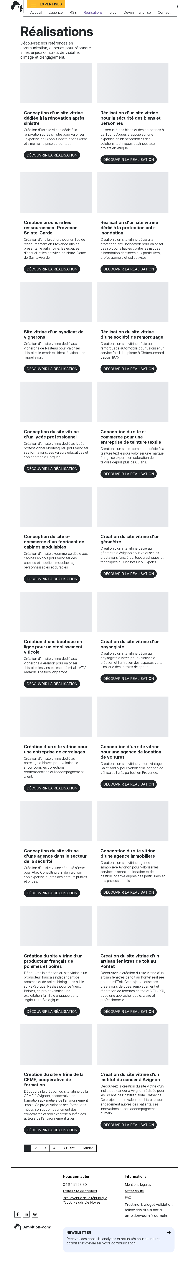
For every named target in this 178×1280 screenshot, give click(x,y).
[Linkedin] (26, 1214)
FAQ (128, 1197)
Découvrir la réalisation (52, 155)
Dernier (87, 1148)
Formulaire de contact (80, 1191)
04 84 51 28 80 (75, 1184)
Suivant (68, 1148)
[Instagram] (35, 1214)
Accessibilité (134, 1191)
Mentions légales (138, 1184)
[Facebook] (17, 1214)
